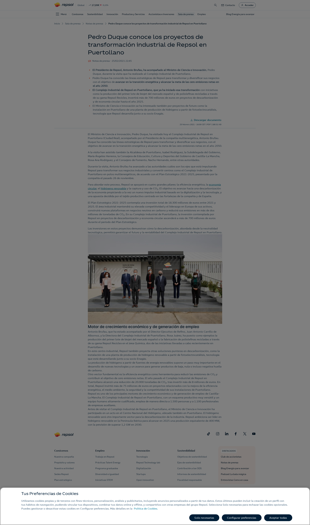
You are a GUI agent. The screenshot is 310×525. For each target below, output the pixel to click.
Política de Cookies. (146, 508)
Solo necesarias (204, 517)
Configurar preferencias (241, 517)
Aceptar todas (278, 517)
